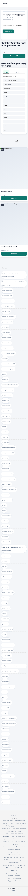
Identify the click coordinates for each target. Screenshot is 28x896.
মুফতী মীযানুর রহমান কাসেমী (6, 702)
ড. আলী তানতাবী (5, 521)
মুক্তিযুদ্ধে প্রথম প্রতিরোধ (7, 846)
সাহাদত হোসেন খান (5, 734)
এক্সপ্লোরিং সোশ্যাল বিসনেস (21, 823)
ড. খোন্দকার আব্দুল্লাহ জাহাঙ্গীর (7, 295)
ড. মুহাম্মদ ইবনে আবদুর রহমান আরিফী (8, 363)
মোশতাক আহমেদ (5, 536)
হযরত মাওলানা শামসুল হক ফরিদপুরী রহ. (8, 447)
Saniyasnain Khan (6, 342)
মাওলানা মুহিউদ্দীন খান (5, 468)
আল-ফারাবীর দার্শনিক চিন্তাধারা (6, 191)
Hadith (6, 833)
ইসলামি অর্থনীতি (5, 860)
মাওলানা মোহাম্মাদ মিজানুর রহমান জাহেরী (9, 723)
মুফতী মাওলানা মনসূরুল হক (6, 576)
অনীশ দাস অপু (4, 692)
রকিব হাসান (4, 374)
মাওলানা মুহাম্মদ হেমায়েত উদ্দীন (7, 395)
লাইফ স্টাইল (23, 846)
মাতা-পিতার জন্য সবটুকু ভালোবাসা (19, 828)
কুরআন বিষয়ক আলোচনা (20, 836)
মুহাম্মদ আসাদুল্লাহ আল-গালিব (7, 321)
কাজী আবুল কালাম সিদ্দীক (6, 542)
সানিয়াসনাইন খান (5, 432)
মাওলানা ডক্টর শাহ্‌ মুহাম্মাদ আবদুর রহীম (8, 479)
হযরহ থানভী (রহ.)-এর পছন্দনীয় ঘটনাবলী (14, 852)
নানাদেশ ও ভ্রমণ (13, 860)
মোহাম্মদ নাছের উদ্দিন (5, 707)
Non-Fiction (14, 870)
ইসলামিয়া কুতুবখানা (5, 327)
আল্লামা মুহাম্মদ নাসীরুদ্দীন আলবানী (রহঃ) (9, 489)
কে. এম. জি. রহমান (5, 442)
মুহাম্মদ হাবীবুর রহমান (5, 786)
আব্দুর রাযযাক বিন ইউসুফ (6, 515)
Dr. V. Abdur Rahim (6, 655)
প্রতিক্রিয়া (13, 890)
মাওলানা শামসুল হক (5, 400)
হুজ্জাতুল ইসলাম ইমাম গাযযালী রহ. (8, 301)
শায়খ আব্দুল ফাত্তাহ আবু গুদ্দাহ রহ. (8, 776)
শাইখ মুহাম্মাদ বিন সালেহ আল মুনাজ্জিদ (8, 353)
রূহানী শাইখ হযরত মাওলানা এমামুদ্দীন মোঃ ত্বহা (10, 671)
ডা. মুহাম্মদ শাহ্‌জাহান (12, 80)
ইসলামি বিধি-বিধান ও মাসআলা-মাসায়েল (14, 878)
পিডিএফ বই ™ (14, 815)
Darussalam (5, 458)
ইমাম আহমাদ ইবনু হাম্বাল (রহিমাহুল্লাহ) (9, 718)
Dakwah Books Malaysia (8, 645)
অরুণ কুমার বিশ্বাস (5, 755)
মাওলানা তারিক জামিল (5, 561)
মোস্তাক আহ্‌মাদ (5, 358)
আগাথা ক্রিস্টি (4, 697)
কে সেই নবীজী (10, 875)
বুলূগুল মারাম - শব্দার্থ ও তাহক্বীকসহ (9, 865)
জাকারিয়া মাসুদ (4, 603)
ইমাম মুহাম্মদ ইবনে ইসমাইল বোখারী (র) (8, 316)
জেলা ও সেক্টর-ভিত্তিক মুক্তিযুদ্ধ (9, 826)
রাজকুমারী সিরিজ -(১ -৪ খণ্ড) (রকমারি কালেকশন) (14, 873)
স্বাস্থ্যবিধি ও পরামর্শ (22, 860)
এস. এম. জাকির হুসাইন (6, 416)
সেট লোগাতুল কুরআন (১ (6, 828)
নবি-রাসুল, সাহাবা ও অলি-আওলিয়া (17, 833)
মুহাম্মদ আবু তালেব (5, 765)
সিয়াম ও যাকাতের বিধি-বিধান (20, 820)
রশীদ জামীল (4, 505)
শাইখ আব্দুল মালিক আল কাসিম (7, 571)
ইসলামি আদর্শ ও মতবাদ (21, 826)
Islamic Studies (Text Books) (14, 867)
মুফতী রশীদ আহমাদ (5, 744)
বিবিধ (12, 823)
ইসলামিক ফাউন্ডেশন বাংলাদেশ (7, 290)
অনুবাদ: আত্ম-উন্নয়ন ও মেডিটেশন (10, 839)
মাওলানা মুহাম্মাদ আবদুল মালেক (7, 650)
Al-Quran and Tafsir (8, 836)
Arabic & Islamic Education (14, 854)
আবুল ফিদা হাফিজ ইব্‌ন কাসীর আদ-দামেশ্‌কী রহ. (10, 384)
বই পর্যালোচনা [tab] (16, 72)
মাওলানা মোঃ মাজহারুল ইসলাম (7, 629)
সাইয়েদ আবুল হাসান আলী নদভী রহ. (8, 306)
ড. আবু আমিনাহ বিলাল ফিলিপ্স (7, 760)
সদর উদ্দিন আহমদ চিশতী (6, 332)
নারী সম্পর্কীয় (17, 875)
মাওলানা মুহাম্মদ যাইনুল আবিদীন (7, 348)
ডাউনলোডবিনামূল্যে (14, 198)
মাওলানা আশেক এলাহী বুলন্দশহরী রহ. (8, 369)
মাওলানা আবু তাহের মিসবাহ (6, 337)
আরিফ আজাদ (4, 566)
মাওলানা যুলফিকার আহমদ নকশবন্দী (7, 390)
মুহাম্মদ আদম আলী (5, 587)
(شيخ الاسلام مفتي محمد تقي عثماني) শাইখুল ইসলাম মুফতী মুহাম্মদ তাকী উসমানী (13, 283)
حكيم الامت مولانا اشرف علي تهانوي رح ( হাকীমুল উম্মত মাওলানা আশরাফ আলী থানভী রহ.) (13, 274)
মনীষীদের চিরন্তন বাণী (22, 865)
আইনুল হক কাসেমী (5, 681)
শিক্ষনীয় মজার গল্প (6, 841)
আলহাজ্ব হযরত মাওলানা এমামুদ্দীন (8, 592)
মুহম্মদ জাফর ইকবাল (5, 526)
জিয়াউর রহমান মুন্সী (5, 379)
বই (9, 844)
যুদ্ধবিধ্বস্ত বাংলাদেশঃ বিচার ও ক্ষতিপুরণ (14, 881)
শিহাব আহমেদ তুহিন (5, 597)
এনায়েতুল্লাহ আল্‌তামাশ (6, 421)
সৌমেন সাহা (4, 634)
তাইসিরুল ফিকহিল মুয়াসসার (8, 820)
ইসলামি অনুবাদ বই (5, 823)
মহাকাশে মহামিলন (16, 844)
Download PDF (8, 31)
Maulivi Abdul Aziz (6, 484)
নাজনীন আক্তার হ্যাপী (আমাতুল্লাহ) (8, 791)
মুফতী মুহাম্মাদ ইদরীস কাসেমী (7, 500)
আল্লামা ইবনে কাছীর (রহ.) (6, 411)
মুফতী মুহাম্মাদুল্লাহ (5, 728)
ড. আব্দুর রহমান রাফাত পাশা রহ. (7, 531)
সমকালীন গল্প (16, 846)
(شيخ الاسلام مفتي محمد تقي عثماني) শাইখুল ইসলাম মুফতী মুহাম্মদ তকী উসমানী (13, 549)
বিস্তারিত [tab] (6, 72)
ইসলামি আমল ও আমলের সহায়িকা (14, 849)
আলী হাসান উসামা (5, 437)
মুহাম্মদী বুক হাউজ (5, 624)
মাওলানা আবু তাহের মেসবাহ (6, 660)
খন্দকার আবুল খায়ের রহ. (6, 311)
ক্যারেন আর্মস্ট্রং (5, 739)
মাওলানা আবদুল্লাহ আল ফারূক (7, 473)
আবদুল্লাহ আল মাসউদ (6, 555)
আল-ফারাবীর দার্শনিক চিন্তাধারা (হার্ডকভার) (9, 246)
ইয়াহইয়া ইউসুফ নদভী (6, 639)
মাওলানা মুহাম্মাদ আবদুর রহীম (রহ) (8, 452)
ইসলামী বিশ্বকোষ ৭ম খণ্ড (14, 862)
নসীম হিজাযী (4, 426)
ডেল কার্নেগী (4, 613)
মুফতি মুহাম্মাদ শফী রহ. (6, 608)
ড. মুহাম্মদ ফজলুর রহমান (6, 405)
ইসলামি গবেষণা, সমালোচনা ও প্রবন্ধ (18, 841)
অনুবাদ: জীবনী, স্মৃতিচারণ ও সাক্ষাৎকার (14, 831)
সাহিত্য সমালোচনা (21, 839)
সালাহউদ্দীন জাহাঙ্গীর (5, 582)
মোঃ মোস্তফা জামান (5, 796)
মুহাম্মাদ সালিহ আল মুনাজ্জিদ (6, 749)
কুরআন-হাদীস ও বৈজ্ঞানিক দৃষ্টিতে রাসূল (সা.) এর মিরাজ (14, 857)
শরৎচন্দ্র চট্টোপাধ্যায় (5, 618)
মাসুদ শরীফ (4, 510)
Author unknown (6, 463)
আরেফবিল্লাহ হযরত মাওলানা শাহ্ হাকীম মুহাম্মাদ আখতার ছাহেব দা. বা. (14, 665)
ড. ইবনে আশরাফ (5, 781)
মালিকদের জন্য (22, 888)
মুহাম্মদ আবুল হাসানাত (5, 802)
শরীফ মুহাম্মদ (4, 770)
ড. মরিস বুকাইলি (5, 713)
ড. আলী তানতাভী (5, 676)
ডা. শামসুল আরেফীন (5, 494)
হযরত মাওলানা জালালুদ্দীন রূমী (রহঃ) (8, 686)
